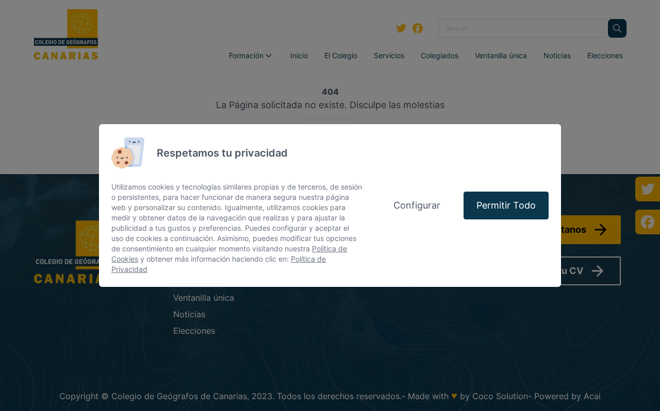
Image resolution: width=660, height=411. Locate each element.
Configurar (416, 205)
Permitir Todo (506, 205)
